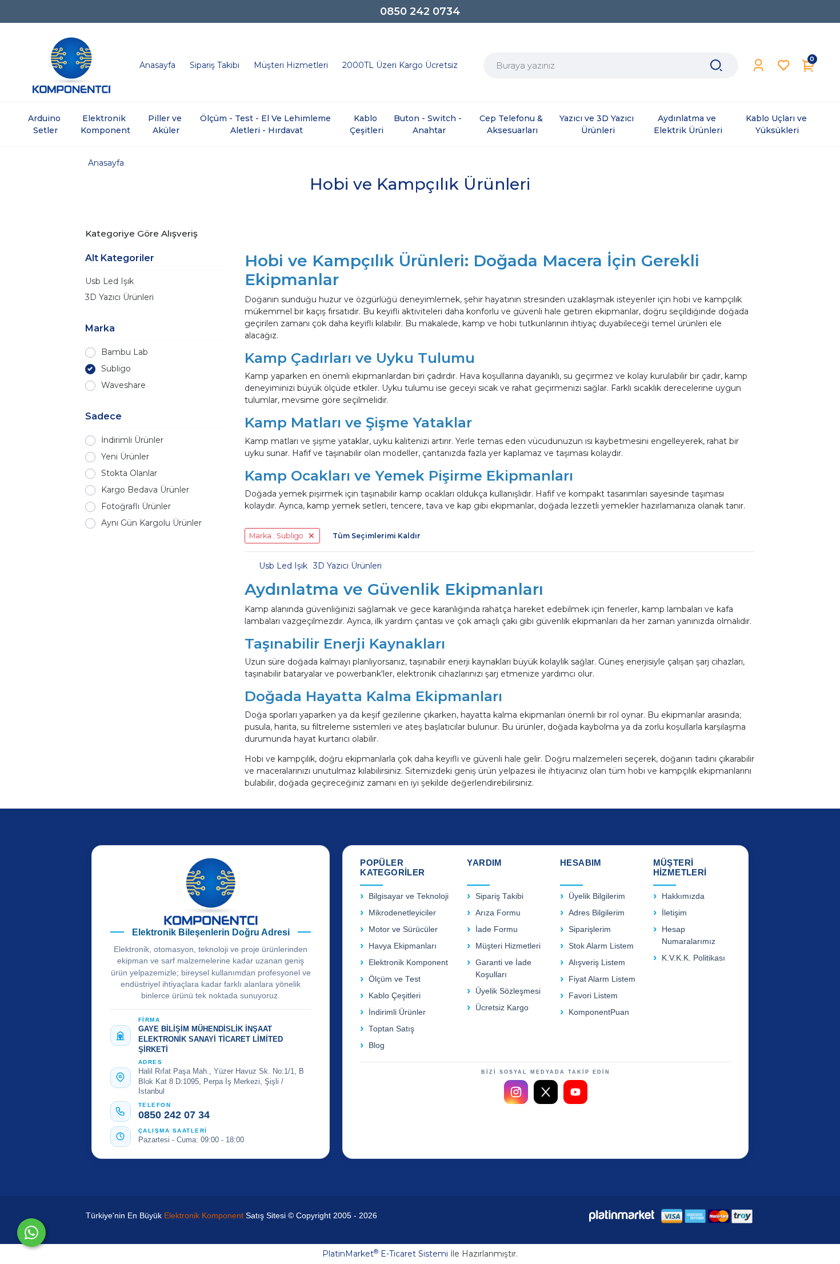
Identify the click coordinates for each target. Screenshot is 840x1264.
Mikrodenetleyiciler (402, 913)
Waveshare (123, 385)
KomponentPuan (599, 1012)
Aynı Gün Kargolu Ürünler (151, 523)
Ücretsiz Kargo (502, 1007)
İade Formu (496, 929)
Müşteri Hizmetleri (508, 946)
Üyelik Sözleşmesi (508, 991)
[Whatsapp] (31, 1232)
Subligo (116, 368)
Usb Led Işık (109, 281)
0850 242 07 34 (174, 1115)
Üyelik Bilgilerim (597, 896)
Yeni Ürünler (125, 456)
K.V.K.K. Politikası (693, 958)
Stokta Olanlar (129, 473)
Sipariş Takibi (499, 896)
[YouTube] (575, 1092)
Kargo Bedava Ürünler (145, 490)
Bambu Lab (124, 352)
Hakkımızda (683, 896)
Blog (377, 1045)
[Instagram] (516, 1092)
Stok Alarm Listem (601, 946)
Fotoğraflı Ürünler (136, 506)
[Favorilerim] (784, 65)
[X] (546, 1092)
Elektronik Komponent (408, 962)
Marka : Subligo (276, 535)
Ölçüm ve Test (395, 979)
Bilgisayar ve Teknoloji (409, 896)
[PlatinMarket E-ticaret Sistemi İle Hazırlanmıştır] (621, 1216)
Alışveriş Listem (597, 962)
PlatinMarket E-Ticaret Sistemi (385, 1254)
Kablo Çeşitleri (395, 995)
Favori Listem (593, 995)
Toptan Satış (391, 1029)
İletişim (674, 913)
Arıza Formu (498, 913)
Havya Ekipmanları (403, 946)
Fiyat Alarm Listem (602, 979)
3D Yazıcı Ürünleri (119, 297)
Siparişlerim (590, 929)
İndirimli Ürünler (132, 440)
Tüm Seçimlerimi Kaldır (377, 535)
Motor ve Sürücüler (403, 929)
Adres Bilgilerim (597, 913)
